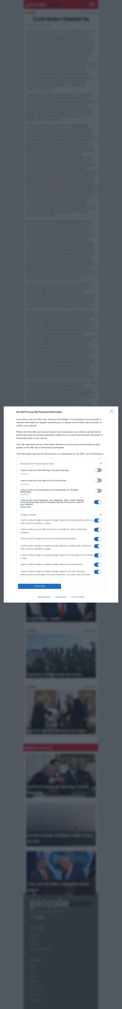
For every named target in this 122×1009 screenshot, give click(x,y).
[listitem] (61, 463)
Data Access (61, 597)
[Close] (112, 412)
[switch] (98, 470)
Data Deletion (44, 597)
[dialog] (61, 504)
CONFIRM (39, 586)
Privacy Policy (77, 597)
